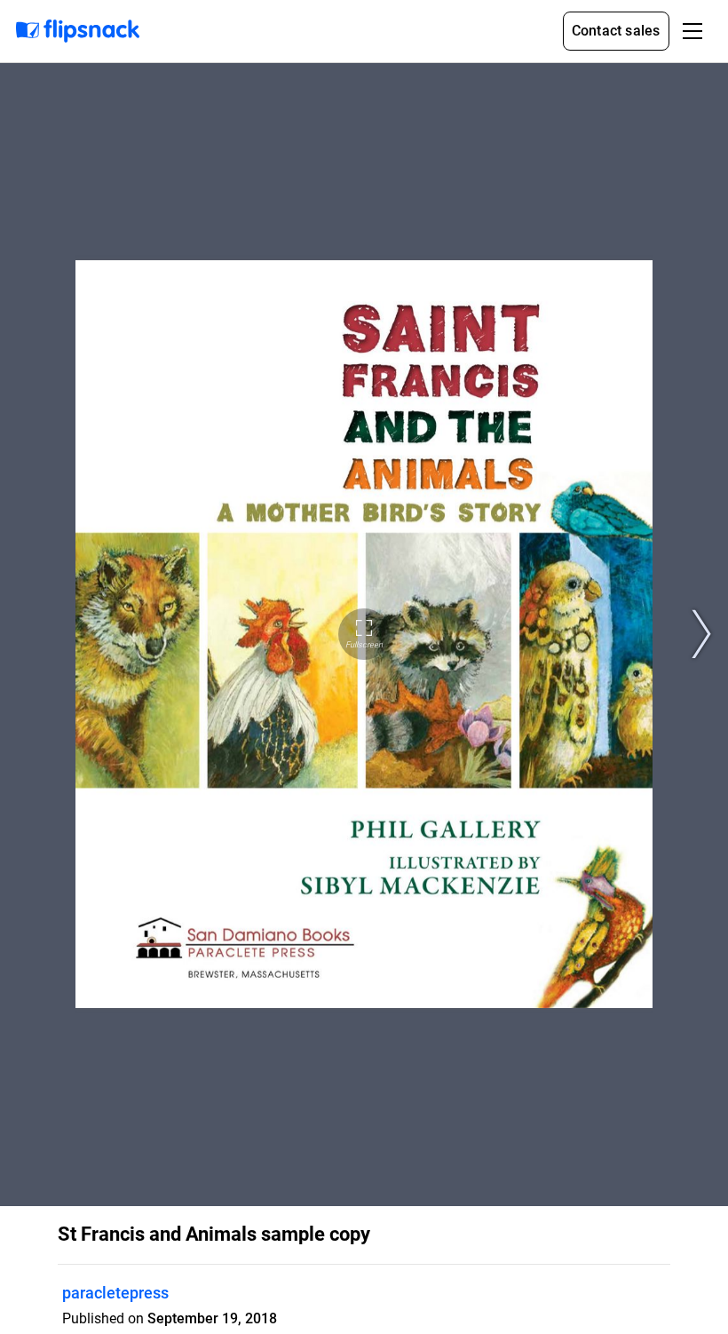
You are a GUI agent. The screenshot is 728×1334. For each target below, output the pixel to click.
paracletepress (115, 1292)
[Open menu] (692, 31)
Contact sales (616, 30)
